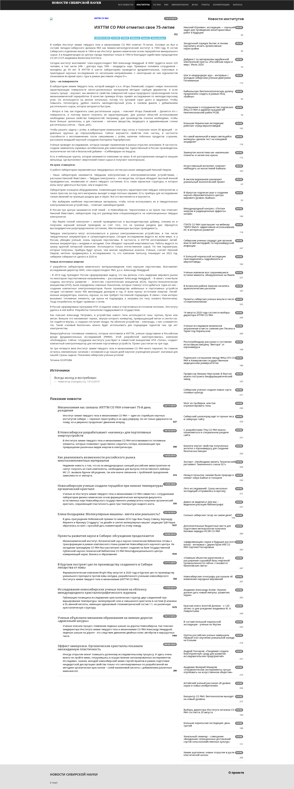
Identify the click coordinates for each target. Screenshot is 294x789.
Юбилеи (135, 38)
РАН (166, 4)
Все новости (125, 4)
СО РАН (157, 4)
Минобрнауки (180, 4)
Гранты (205, 4)
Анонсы (237, 4)
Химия (145, 38)
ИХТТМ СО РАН (102, 38)
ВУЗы (195, 4)
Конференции (221, 4)
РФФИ (125, 38)
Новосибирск (158, 38)
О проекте (236, 773)
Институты (143, 4)
